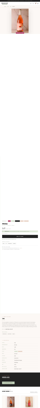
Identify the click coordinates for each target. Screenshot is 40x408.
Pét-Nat (15, 344)
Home (5, 6)
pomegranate (10, 243)
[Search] (31, 3)
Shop (8, 6)
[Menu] (38, 3)
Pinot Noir (15, 353)
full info (21, 248)
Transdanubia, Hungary (18, 360)
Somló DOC (16, 358)
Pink (10, 6)
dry (6, 243)
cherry (3, 243)
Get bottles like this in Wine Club (9, 239)
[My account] (33, 3)
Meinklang (16, 362)
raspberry (14, 243)
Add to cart (20, 236)
